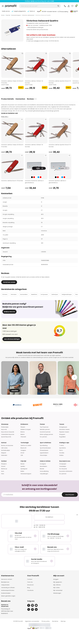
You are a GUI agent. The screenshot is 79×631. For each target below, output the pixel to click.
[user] (68, 6)
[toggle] (2, 6)
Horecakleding (44, 471)
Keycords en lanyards (7, 432)
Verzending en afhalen (8, 587)
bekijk (20, 87)
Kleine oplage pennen (46, 434)
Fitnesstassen (44, 450)
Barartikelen (43, 466)
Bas (43, 390)
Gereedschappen (16, 15)
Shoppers (62, 434)
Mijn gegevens (57, 582)
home (2, 15)
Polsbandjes (4, 427)
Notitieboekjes (5, 450)
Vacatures (30, 590)
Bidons (23, 432)
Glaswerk (23, 437)
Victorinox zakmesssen (28, 15)
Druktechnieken (5, 593)
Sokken (61, 455)
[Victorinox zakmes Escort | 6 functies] (12, 166)
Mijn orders (56, 587)
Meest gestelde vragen (8, 596)
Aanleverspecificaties (7, 590)
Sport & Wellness (45, 442)
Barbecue (4, 469)
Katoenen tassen (64, 429)
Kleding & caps (64, 442)
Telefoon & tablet (26, 445)
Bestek (42, 469)
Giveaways (4, 424)
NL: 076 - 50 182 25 (39, 525)
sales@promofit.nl (39, 41)
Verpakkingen (44, 473)
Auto (2, 471)
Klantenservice (7, 576)
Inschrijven (69, 495)
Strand (3, 466)
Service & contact (6, 579)
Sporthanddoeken (45, 448)
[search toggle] (58, 6)
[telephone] (65, 6)
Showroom (30, 585)
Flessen (23, 427)
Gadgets (23, 450)
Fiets (2, 473)
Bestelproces (5, 582)
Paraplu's (4, 464)
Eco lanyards (63, 469)
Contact (29, 579)
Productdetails (7, 99)
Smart (22, 453)
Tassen (61, 424)
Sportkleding (43, 445)
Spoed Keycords (6, 437)
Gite (71, 390)
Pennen (42, 424)
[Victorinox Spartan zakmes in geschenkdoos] (60, 166)
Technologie (25, 442)
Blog (28, 587)
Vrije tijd (8, 15)
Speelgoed (24, 469)
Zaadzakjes (62, 466)
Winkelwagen (57, 593)
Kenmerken (20, 99)
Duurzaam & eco (64, 461)
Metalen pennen (45, 429)
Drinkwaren (24, 424)
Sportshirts (62, 448)
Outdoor (4, 461)
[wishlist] (72, 6)
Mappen (3, 453)
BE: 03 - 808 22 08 (39, 527)
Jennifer (14, 390)
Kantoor (4, 442)
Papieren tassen (64, 432)
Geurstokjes (43, 455)
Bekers (23, 434)
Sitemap (63, 621)
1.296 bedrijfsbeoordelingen (35, 27)
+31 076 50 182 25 (53, 41)
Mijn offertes (57, 585)
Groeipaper (62, 464)
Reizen (23, 464)
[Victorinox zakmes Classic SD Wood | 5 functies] (12, 65)
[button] (52, 11)
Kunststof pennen (45, 432)
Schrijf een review (9, 282)
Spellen (23, 466)
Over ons (30, 582)
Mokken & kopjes (26, 429)
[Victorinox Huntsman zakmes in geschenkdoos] (36, 166)
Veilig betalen (5, 585)
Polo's (61, 450)
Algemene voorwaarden (32, 621)
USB (22, 455)
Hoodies (61, 453)
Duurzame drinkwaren (65, 471)
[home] (11, 6)
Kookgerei (43, 464)
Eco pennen (43, 437)
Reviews (32, 99)
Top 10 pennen (44, 427)
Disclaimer (55, 621)
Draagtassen (63, 427)
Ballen (22, 471)
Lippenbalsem (44, 453)
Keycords (4, 429)
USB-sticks (4, 448)
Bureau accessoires (7, 445)
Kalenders (4, 455)
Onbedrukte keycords (7, 434)
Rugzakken (62, 437)
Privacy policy (46, 621)
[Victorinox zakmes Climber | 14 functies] (36, 65)
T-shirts (61, 445)
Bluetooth (23, 448)
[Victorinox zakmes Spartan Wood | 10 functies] (60, 65)
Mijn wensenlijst (57, 590)
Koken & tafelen (45, 461)
